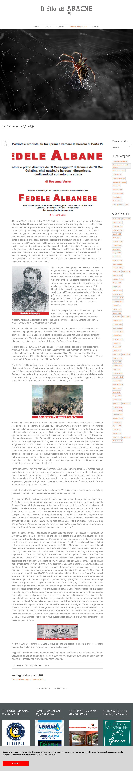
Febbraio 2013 (117, 407)
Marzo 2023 (126, 271)
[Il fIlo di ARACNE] (66, 11)
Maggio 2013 (117, 399)
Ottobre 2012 (117, 422)
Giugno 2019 (117, 347)
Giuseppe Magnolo (119, 178)
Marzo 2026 (126, 219)
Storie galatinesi (118, 204)
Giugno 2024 (117, 253)
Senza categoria (118, 193)
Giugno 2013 (117, 396)
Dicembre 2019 (117, 328)
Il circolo (48, 26)
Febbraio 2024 (117, 260)
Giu (5, 141)
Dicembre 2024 (117, 241)
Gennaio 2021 (117, 290)
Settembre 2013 (118, 384)
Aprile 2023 (116, 271)
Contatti (96, 26)
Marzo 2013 (126, 403)
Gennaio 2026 (117, 222)
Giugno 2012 (117, 433)
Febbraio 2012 (117, 441)
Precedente (43, 688)
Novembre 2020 (118, 298)
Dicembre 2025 (117, 226)
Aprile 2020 (116, 317)
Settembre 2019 (118, 339)
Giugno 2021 (117, 283)
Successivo (61, 688)
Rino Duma (116, 186)
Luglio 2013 (116, 392)
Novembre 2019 (118, 332)
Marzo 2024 (116, 256)
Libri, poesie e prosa (119, 182)
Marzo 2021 (116, 286)
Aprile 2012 (116, 437)
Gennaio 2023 (117, 275)
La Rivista (60, 26)
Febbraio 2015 (117, 365)
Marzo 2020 (126, 317)
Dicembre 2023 (117, 264)
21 (5, 144)
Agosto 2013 (117, 388)
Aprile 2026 (116, 219)
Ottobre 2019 (117, 335)
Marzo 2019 (126, 354)
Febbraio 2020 (117, 320)
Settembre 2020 (118, 302)
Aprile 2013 (116, 403)
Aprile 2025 (116, 238)
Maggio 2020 (117, 313)
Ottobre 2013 (117, 381)
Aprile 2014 (116, 369)
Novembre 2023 (118, 268)
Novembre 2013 (118, 377)
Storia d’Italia (37, 666)
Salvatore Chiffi (21, 666)
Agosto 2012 (117, 426)
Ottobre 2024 (117, 245)
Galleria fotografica (119, 171)
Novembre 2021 (118, 279)
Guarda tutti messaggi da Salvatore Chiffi (28, 679)
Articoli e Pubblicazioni (78, 26)
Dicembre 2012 (117, 414)
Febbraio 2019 (117, 358)
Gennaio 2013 (117, 411)
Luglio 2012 (116, 429)
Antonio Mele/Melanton (120, 161)
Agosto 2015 (117, 362)
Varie (126, 204)
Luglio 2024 (116, 249)
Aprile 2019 (116, 354)
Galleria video (117, 174)
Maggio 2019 (117, 350)
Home (36, 26)
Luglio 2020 (116, 305)
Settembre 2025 (118, 230)
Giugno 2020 (117, 309)
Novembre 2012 (118, 418)
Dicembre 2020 (117, 294)
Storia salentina (117, 201)
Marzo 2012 (126, 437)
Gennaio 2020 (117, 324)
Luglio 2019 (116, 343)
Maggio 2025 (117, 234)
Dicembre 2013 (117, 373)
